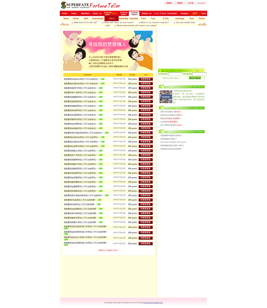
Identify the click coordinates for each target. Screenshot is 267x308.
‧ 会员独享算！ (169, 122)
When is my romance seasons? (155, 22)
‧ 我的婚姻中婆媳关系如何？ (171, 135)
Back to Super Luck (108, 250)
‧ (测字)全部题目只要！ (170, 112)
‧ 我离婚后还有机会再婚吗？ (171, 149)
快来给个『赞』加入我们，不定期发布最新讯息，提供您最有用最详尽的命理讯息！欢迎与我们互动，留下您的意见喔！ (189, 96)
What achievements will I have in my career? (137, 25)
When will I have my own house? (119, 22)
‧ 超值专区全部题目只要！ (171, 115)
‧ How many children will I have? (172, 142)
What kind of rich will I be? (85, 22)
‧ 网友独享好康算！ (170, 118)
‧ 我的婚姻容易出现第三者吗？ (171, 145)
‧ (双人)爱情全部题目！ (171, 125)
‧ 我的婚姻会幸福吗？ (168, 139)
